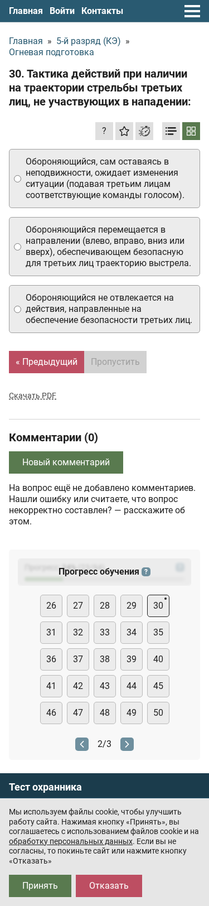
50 (158, 712)
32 (78, 632)
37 (78, 659)
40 (158, 659)
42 (78, 686)
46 (51, 712)
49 (132, 712)
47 (78, 712)
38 (105, 659)
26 (51, 605)
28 (105, 605)
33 (105, 632)
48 (105, 712)
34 (132, 632)
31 (51, 632)
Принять (40, 885)
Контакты (102, 11)
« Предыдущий (46, 361)
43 (105, 686)
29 (132, 605)
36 (51, 659)
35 (158, 632)
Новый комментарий (66, 462)
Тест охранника (45, 787)
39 (132, 659)
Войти (62, 11)
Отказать (109, 885)
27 (78, 605)
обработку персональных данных (71, 841)
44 (132, 686)
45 (158, 686)
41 (51, 686)
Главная (26, 11)
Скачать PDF (32, 395)
